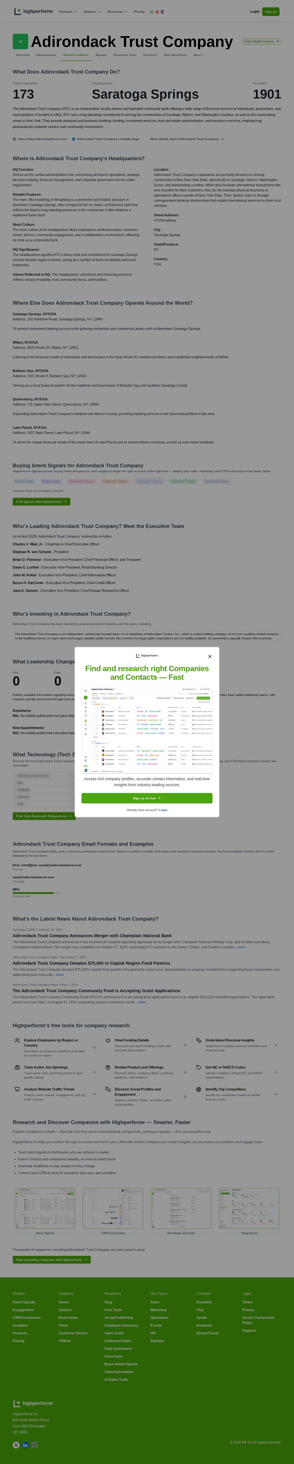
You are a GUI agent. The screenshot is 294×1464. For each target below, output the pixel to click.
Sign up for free (144, 798)
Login (163, 809)
